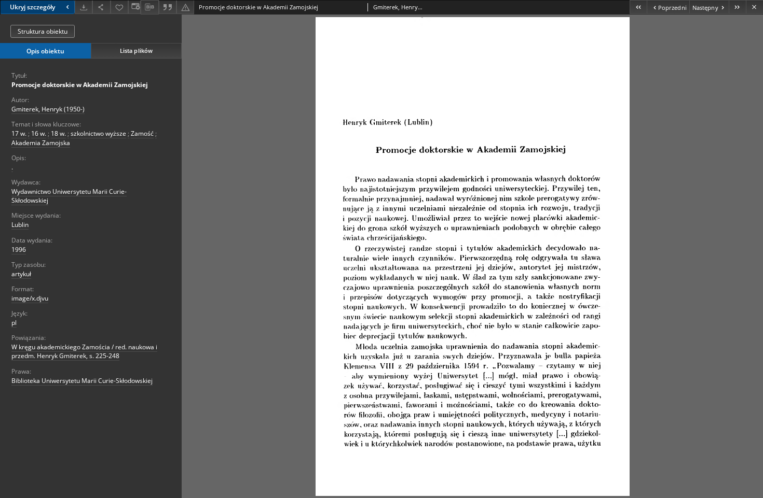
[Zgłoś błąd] (185, 7)
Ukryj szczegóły (32, 7)
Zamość (142, 133)
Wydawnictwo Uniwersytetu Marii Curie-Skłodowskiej (69, 196)
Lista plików (136, 50)
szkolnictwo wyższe (98, 133)
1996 (18, 249)
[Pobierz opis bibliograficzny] (149, 7)
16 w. (38, 133)
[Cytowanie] (167, 7)
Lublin (20, 224)
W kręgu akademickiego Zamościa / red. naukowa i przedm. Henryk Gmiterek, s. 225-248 (84, 351)
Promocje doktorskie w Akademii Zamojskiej (79, 84)
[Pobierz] (83, 7)
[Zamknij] (754, 7)
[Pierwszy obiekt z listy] (638, 7)
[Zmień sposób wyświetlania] (134, 7)
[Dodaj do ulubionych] (119, 7)
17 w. (18, 133)
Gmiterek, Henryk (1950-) (48, 109)
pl (14, 322)
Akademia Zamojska (40, 142)
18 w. (58, 133)
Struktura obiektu (42, 31)
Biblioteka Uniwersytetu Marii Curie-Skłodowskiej (82, 380)
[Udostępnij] (101, 7)
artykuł (21, 273)
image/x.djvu (29, 298)
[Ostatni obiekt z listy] (737, 7)
